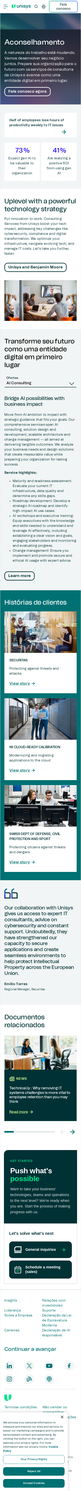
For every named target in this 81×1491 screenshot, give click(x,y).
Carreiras (11, 1330)
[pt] (44, 7)
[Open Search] (36, 7)
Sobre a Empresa (18, 1315)
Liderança (12, 1310)
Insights (10, 1300)
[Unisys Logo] (21, 6)
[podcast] (49, 1379)
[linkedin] (9, 1366)
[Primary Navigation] (5, 6)
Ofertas (12, 378)
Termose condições (20, 1407)
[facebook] (69, 1366)
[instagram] (9, 1379)
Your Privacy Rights (34, 1459)
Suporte (49, 1310)
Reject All (33, 1471)
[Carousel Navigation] (67, 1132)
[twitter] (29, 1366)
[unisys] (7, 1397)
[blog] (29, 1379)
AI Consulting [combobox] (18, 383)
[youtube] (49, 1366)
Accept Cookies (34, 1483)
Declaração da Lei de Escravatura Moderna (56, 1320)
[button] (62, 1132)
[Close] (62, 1417)
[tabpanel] (40, 489)
